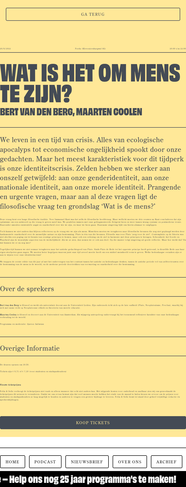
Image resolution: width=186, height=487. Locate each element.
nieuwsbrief (87, 461)
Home (13, 461)
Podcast (45, 461)
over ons (130, 461)
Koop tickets (93, 422)
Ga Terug (93, 14)
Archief (166, 461)
